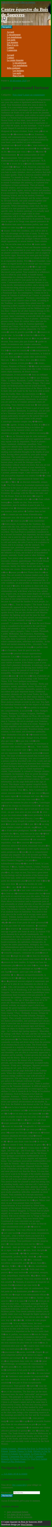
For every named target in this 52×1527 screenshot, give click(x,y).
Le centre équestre (15, 60)
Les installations (14, 37)
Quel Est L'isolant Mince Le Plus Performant (24, 1460)
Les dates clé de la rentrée (14, 1474)
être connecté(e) (19, 1485)
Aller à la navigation (10, 2)
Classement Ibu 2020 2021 (21, 1456)
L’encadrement (14, 34)
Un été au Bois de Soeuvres (19, 1517)
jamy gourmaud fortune (17, 1512)
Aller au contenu (27, 2)
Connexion (12, 50)
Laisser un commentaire (34, 95)
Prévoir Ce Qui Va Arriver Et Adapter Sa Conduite (25, 1452)
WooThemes (26, 1524)
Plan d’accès (12, 45)
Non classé (18, 95)
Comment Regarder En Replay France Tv (22, 1457)
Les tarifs (11, 40)
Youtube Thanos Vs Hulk (20, 1451)
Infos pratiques (13, 68)
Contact (10, 47)
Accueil (10, 32)
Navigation (6, 27)
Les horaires (12, 42)
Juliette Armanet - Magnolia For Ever (18, 1448)
